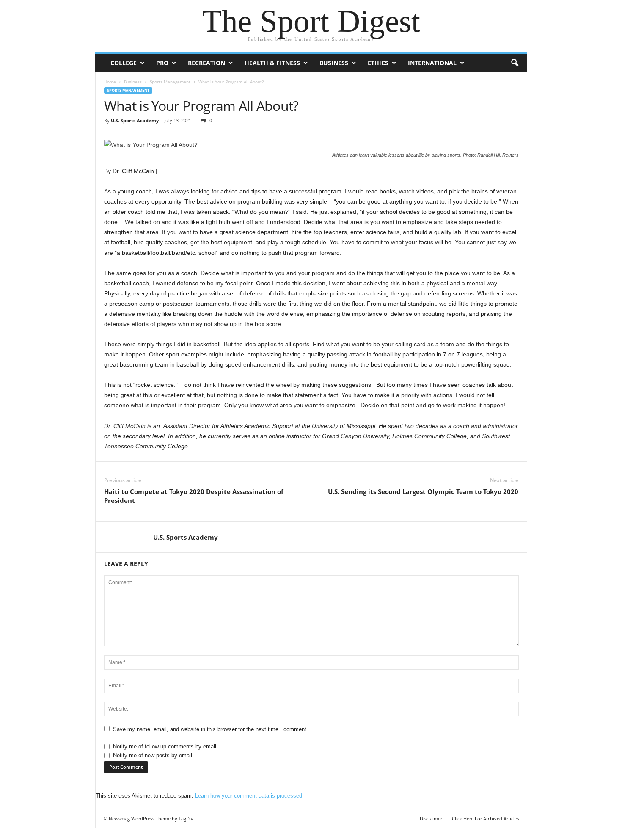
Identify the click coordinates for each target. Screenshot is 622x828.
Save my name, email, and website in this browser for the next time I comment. (210, 729)
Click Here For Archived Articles (485, 818)
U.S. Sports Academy (135, 120)
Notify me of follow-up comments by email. (165, 746)
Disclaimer (431, 818)
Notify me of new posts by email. (153, 755)
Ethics (378, 63)
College (123, 63)
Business (333, 63)
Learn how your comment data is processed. (249, 795)
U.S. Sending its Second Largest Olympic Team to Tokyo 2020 (423, 491)
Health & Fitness (272, 63)
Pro (162, 63)
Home (110, 82)
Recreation (206, 63)
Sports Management (170, 82)
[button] (514, 63)
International (432, 63)
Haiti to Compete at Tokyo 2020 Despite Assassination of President (193, 496)
